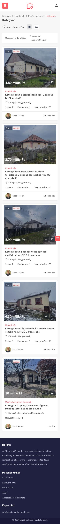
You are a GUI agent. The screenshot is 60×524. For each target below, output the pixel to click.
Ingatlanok (19, 16)
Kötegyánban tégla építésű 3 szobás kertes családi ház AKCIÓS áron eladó (29, 330)
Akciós (16, 51)
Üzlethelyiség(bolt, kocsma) (18, 402)
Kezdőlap (6, 16)
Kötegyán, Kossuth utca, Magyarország (26, 413)
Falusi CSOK (8, 487)
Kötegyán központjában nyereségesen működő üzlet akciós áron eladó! (26, 407)
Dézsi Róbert (18, 115)
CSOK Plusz (7, 477)
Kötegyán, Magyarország (19, 102)
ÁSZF (4, 492)
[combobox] (40, 40)
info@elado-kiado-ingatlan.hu (16, 512)
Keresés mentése (15, 27)
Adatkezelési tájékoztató (13, 497)
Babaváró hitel (9, 482)
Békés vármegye (36, 16)
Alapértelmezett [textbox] (38, 40)
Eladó (8, 51)
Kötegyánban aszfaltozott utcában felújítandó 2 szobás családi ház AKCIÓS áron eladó (28, 175)
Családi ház (10, 91)
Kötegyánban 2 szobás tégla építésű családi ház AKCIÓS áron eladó (25, 253)
